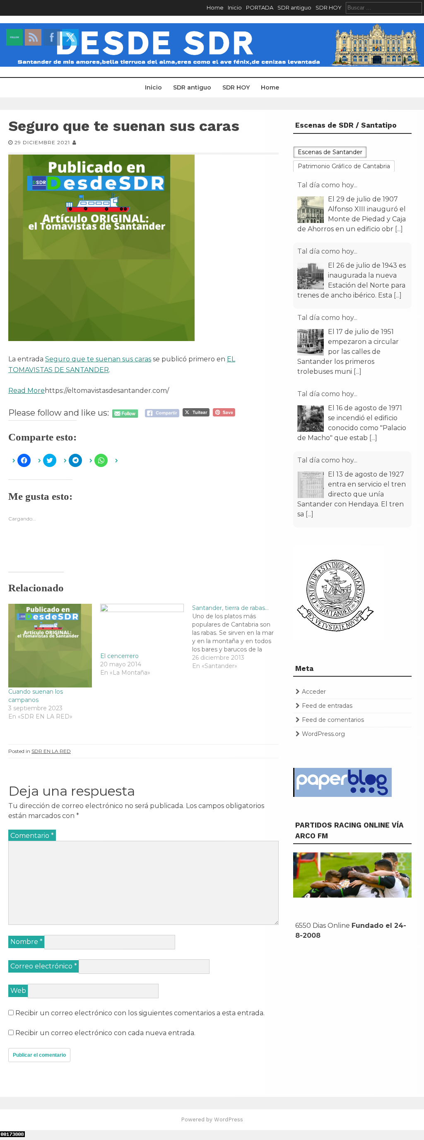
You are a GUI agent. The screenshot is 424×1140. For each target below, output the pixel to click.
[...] (399, 229)
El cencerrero (119, 656)
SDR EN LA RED (51, 751)
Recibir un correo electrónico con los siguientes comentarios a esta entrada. (140, 1013)
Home (215, 7)
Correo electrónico (43, 966)
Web (18, 991)
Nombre (26, 942)
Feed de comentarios (333, 720)
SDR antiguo (294, 7)
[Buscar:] (384, 7)
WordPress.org (323, 734)
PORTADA (259, 7)
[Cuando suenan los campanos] (50, 645)
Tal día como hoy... (327, 185)
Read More (26, 391)
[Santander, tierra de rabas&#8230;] (238, 637)
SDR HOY (329, 7)
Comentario (32, 836)
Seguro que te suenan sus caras (98, 359)
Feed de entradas (327, 705)
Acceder (314, 691)
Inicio (235, 7)
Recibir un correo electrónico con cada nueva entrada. (105, 1033)
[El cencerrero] (142, 627)
